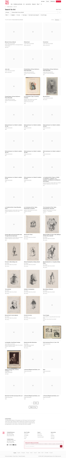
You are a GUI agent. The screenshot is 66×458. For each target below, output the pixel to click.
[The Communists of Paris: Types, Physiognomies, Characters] (52, 197)
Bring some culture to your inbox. (32, 442)
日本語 (39, 452)
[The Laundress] (14, 279)
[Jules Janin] (14, 59)
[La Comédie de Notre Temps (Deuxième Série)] (14, 197)
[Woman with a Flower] (33, 224)
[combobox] (34, 12)
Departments (26, 433)
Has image (25, 15)
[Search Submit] (59, 12)
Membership (53, 1)
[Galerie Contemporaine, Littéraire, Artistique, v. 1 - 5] (14, 359)
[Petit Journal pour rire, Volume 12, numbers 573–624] (33, 167)
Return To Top (33, 407)
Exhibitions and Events (18, 4)
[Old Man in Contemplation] (33, 279)
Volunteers (52, 435)
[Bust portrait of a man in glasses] (14, 305)
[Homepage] (7, 3)
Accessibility (26, 435)
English (15, 452)
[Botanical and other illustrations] (33, 332)
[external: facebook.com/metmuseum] (7, 444)
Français (27, 452)
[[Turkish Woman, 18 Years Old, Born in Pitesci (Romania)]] (33, 59)
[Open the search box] (41, 4)
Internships (52, 438)
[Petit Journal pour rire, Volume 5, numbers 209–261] (52, 115)
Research (34, 4)
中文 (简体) (46, 452)
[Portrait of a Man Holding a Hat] (14, 252)
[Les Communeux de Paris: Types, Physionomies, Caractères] (33, 197)
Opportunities (53, 432)
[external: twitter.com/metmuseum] (8, 444)
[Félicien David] (33, 32)
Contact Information (21, 456)
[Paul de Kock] (52, 32)
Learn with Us (28, 4)
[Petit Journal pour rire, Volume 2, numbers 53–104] (14, 167)
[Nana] (52, 359)
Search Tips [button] (58, 9)
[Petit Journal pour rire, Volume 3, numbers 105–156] (14, 115)
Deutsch (35, 452)
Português (23, 452)
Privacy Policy (15, 456)
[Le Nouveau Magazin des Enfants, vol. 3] (52, 385)
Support (38, 432)
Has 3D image (43, 15)
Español (18, 452)
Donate (47, 1)
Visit (11, 4)
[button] (38, 15)
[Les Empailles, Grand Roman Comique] (14, 332)
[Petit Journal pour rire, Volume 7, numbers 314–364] (33, 141)
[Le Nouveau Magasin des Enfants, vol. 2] (33, 385)
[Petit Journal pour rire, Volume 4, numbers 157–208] (33, 115)
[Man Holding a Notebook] (52, 279)
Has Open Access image (33, 15)
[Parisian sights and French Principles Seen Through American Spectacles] (14, 224)
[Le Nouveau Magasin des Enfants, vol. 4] (33, 359)
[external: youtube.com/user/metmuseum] (14, 444)
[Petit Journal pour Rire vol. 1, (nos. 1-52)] (52, 332)
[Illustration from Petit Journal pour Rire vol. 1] (14, 385)
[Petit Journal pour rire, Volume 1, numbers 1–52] (52, 141)
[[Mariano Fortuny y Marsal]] (14, 32)
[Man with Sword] (52, 86)
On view (18, 15)
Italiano (31, 452)
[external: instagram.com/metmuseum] (11, 444)
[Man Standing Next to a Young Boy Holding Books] (52, 252)
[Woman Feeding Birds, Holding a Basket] (33, 252)
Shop (38, 4)
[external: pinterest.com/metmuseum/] (10, 444)
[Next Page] (37, 403)
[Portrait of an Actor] (33, 305)
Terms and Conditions (8, 456)
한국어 (42, 452)
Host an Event (39, 435)
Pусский (51, 452)
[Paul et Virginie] (52, 305)
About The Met (26, 432)
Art (24, 4)
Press (25, 438)
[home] (5, 6)
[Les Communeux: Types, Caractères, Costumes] (33, 86)
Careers (52, 433)
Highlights (13, 15)
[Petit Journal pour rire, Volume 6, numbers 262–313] (14, 141)
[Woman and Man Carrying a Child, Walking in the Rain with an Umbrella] (52, 224)
